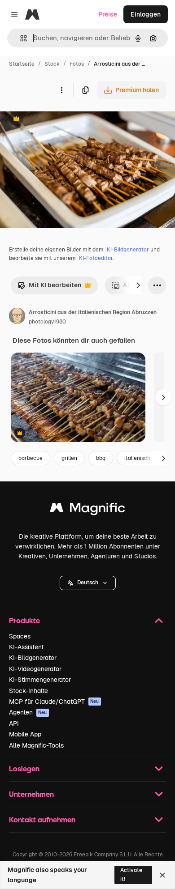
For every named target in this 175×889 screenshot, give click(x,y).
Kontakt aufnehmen (42, 819)
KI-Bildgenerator (128, 249)
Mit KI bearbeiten (49, 287)
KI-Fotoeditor (96, 258)
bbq (100, 458)
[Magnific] (87, 510)
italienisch (137, 458)
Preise (107, 14)
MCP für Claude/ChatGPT (54, 702)
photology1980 (47, 321)
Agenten (28, 712)
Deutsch (87, 582)
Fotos (77, 64)
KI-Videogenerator (35, 669)
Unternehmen (31, 794)
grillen (69, 458)
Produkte (24, 620)
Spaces (20, 636)
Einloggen (146, 14)
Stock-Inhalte (28, 691)
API (14, 723)
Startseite (22, 64)
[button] (88, 583)
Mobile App (25, 734)
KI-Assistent (26, 647)
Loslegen (24, 768)
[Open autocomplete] (20, 38)
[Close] (162, 875)
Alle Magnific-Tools (36, 745)
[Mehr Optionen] (61, 90)
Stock (52, 64)
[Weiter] (138, 285)
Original (57, 119)
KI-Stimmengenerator (40, 680)
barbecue (30, 458)
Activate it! (131, 874)
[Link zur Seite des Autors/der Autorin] (17, 317)
